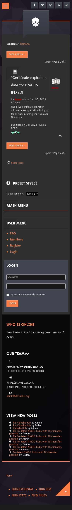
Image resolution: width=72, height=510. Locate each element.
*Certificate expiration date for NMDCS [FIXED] (29, 85)
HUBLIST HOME (23, 489)
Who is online (20, 324)
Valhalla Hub (20, 428)
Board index (17, 162)
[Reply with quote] (15, 72)
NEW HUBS (39, 495)
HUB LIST (45, 489)
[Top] (59, 136)
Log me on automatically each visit (27, 294)
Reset (9, 475)
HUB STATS (19, 495)
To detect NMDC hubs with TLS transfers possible (33, 454)
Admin (18, 99)
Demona (25, 44)
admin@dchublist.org (18, 396)
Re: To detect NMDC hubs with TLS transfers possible (35, 432)
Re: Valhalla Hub (22, 422)
